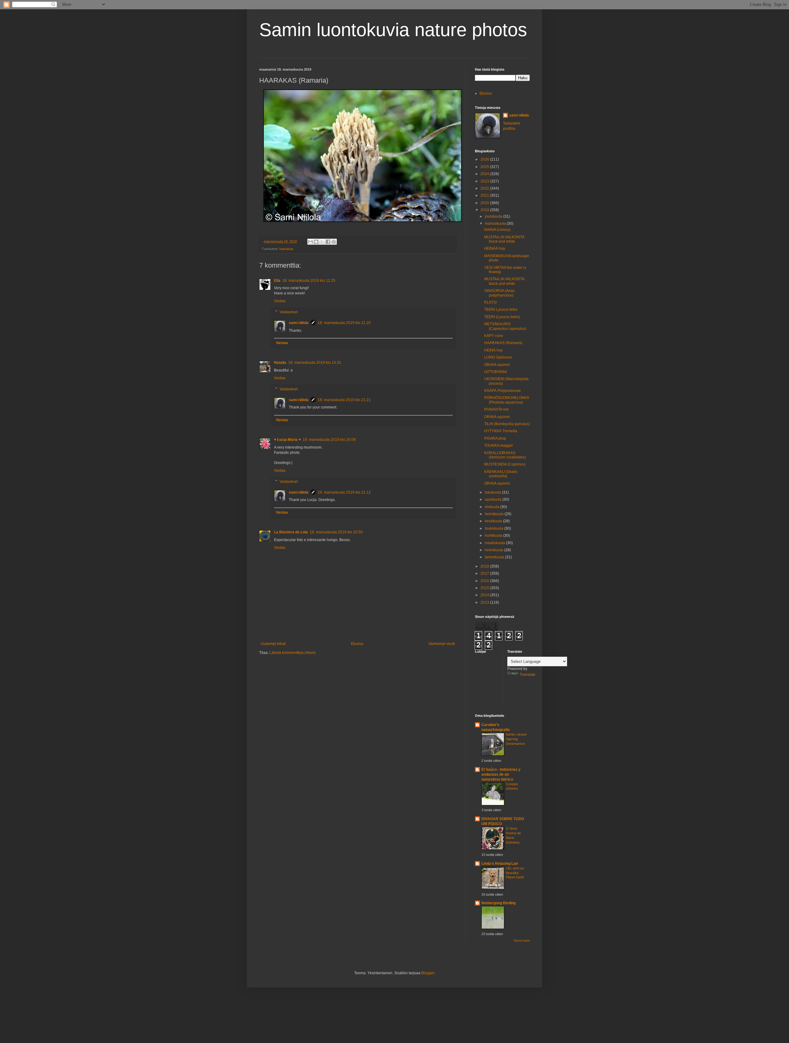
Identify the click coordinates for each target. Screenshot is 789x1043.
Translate (527, 674)
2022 (485, 188)
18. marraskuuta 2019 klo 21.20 (344, 323)
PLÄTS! (490, 302)
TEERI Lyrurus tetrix (500, 309)
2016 (485, 581)
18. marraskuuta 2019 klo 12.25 (308, 280)
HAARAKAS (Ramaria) (503, 343)
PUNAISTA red (496, 409)
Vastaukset (289, 312)
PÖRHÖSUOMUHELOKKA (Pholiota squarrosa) (506, 400)
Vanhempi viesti (441, 644)
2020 (485, 203)
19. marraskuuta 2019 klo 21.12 (344, 492)
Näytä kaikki (522, 940)
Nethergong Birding (498, 903)
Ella (277, 280)
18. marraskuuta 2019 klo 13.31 (314, 362)
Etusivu (357, 644)
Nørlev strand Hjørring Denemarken (516, 739)
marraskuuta (496, 223)
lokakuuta (493, 492)
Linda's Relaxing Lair (499, 863)
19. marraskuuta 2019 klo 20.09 (329, 439)
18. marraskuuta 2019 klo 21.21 (344, 400)
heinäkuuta (495, 514)
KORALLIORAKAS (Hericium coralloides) (505, 455)
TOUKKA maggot (498, 445)
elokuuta (492, 507)
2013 (485, 602)
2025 (485, 167)
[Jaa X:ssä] (322, 242)
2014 (485, 595)
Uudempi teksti (273, 644)
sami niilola (299, 323)
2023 (485, 181)
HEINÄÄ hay (494, 248)
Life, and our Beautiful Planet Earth (515, 872)
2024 (485, 174)
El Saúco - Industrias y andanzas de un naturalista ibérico (501, 774)
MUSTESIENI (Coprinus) (504, 464)
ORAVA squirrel (497, 365)
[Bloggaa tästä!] (316, 242)
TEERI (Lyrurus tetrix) (502, 317)
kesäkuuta (494, 521)
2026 (485, 159)
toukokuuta (494, 528)
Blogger (427, 973)
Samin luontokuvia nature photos (393, 29)
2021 (485, 195)
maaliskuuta (495, 543)
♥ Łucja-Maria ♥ (287, 439)
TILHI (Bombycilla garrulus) (507, 424)
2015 (485, 588)
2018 (485, 566)
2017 (485, 573)
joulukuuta (494, 216)
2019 (485, 210)
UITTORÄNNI (495, 372)
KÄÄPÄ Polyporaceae (502, 390)
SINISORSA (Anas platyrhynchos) (499, 293)
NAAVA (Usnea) (497, 230)
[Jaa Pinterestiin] (334, 242)
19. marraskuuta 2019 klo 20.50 (336, 532)
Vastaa (279, 301)
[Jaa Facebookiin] (328, 242)
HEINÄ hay (493, 350)
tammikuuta (495, 557)
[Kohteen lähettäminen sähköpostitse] (310, 242)
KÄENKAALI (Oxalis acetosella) (500, 474)
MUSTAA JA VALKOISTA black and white (504, 239)
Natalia (280, 362)
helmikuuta (494, 550)
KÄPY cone (493, 336)
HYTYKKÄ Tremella (500, 431)
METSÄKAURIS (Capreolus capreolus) (505, 326)
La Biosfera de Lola (291, 532)
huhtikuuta (494, 535)
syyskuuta (493, 499)
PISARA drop (495, 438)
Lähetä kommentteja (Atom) (292, 653)
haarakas (286, 249)
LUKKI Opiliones (498, 357)
